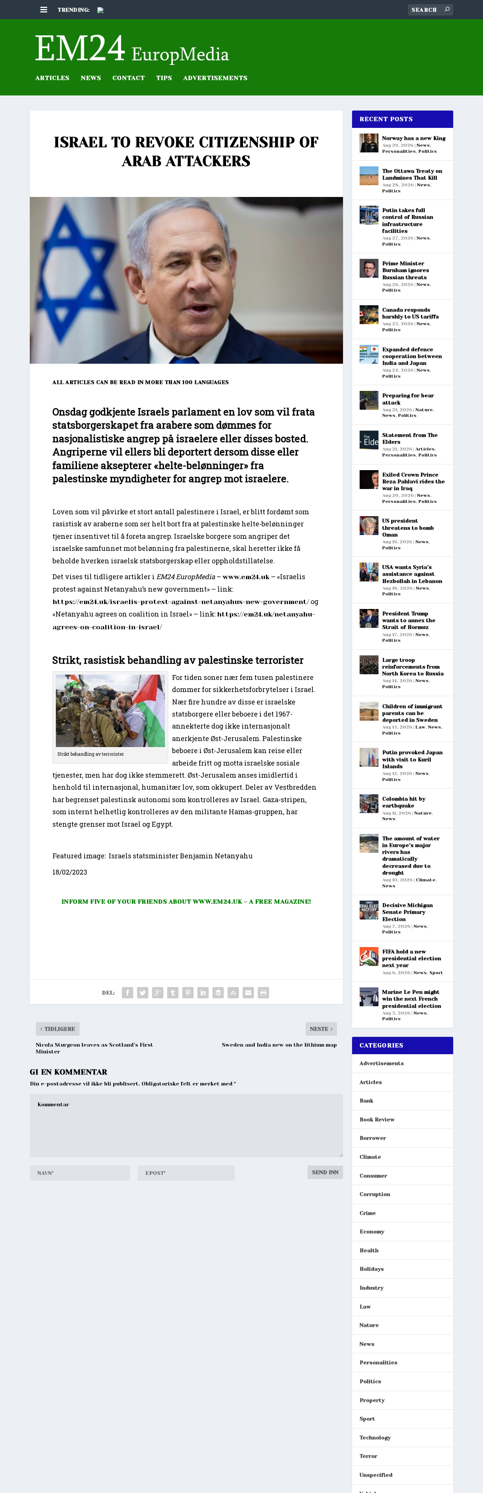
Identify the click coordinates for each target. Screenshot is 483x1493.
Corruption (375, 1194)
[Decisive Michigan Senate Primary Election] (369, 910)
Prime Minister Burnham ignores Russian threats (405, 270)
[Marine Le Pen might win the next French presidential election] (369, 996)
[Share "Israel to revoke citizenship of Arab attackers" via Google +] (157, 992)
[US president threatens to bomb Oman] (369, 525)
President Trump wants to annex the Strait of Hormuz (408, 620)
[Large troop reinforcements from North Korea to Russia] (369, 664)
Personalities (399, 151)
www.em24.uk (246, 577)
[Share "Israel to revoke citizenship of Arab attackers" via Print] (263, 992)
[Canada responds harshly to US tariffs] (369, 314)
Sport (436, 972)
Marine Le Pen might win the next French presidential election (411, 999)
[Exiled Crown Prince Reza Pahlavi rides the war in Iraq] (369, 479)
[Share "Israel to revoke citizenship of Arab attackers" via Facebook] (127, 992)
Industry (371, 1288)
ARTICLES (52, 78)
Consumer (373, 1176)
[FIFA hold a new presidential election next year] (369, 956)
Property (372, 1400)
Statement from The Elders (410, 438)
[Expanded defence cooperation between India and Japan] (369, 354)
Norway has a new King (413, 138)
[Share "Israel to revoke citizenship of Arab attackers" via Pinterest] (187, 992)
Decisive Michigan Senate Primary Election (407, 912)
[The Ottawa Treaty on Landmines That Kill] (369, 175)
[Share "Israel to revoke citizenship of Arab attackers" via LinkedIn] (203, 992)
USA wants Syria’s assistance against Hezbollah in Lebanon (412, 574)
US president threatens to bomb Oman (408, 527)
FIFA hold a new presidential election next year (411, 958)
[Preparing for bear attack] (369, 400)
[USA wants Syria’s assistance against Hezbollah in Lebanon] (369, 572)
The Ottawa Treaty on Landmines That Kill (412, 174)
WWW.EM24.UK (217, 901)
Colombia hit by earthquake (403, 802)
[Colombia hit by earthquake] (369, 803)
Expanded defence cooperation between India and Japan (412, 356)
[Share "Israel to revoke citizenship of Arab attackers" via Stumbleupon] (233, 992)
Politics (427, 151)
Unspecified (376, 1475)
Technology (375, 1438)
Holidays (372, 1269)
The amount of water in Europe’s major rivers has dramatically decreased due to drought (411, 855)
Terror (368, 1456)
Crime (368, 1213)
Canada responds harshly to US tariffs (410, 313)
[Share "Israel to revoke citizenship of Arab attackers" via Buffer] (218, 992)
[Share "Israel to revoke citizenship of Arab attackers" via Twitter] (142, 992)
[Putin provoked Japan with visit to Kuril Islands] (369, 757)
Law (420, 727)
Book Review (377, 1119)
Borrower (373, 1138)
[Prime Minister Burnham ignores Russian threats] (369, 268)
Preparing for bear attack (408, 398)
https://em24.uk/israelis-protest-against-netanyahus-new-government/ (180, 602)
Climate (425, 880)
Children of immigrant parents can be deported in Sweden (412, 713)
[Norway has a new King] (369, 143)
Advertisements (382, 1063)
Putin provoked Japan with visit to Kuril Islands (412, 759)
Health (369, 1250)
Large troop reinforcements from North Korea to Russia (413, 667)
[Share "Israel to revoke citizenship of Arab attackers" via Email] (248, 992)
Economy (372, 1232)
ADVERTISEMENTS (215, 78)
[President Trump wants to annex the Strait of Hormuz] (369, 618)
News (91, 78)
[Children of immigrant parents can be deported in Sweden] (369, 711)
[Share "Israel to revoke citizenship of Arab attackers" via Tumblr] (172, 992)
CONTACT (128, 78)
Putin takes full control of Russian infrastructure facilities (407, 220)
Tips (164, 78)
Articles (425, 449)
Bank (366, 1101)
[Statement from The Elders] (369, 440)
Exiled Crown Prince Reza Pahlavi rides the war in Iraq (413, 481)
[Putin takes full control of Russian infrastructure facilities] (369, 215)
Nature (424, 409)
